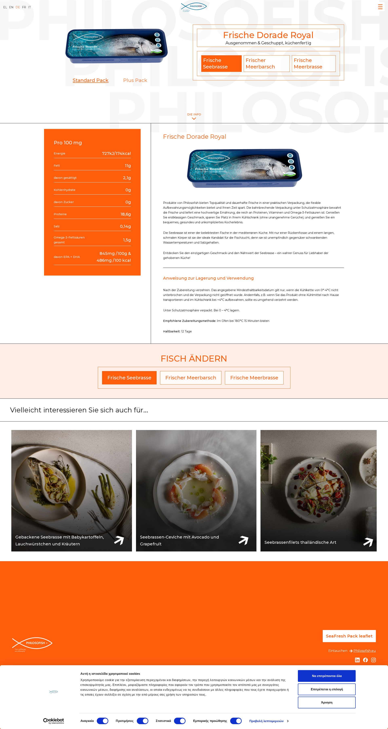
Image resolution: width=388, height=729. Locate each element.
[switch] (142, 721)
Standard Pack (91, 80)
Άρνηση (326, 702)
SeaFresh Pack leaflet (349, 636)
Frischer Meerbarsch (260, 63)
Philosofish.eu (364, 651)
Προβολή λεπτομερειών (266, 721)
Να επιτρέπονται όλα (327, 676)
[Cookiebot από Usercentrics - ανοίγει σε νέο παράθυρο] (53, 721)
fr (24, 7)
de (18, 7)
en (11, 7)
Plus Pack (135, 80)
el (5, 7)
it (29, 7)
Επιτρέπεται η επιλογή (327, 689)
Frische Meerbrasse (308, 63)
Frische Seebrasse (215, 63)
